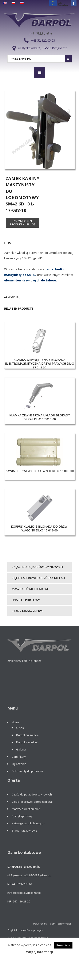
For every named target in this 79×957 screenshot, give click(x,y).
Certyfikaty (19, 757)
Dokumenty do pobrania (27, 771)
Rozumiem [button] (63, 945)
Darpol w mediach (27, 742)
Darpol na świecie (27, 735)
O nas (20, 728)
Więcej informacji (39, 952)
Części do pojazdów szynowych (37, 567)
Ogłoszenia (19, 764)
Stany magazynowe (27, 611)
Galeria (21, 749)
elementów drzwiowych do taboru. (30, 280)
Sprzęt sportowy (26, 600)
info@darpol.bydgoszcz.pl (24, 893)
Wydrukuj (13, 297)
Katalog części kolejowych (28, 823)
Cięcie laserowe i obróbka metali (38, 578)
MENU (39, 72)
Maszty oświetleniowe (30, 589)
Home (15, 722)
